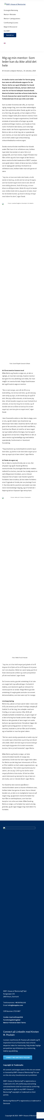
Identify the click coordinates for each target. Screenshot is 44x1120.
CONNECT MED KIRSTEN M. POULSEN (18, 1057)
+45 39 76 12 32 (20, 1002)
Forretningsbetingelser (12, 1020)
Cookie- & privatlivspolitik (13, 1017)
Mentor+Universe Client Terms (14, 1022)
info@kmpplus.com (15, 1005)
